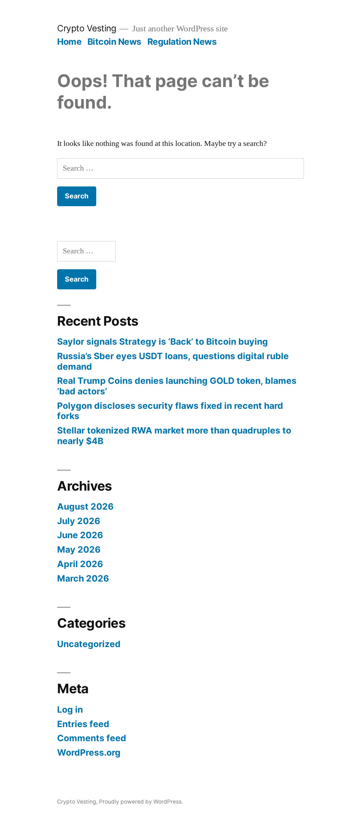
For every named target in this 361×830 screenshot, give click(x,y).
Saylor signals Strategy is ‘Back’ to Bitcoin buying (162, 341)
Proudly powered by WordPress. (141, 801)
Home (69, 41)
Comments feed (91, 738)
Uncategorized (89, 644)
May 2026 (78, 549)
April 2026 (80, 564)
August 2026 (85, 506)
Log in (70, 709)
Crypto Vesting (86, 28)
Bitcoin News (114, 41)
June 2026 (80, 535)
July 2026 (78, 521)
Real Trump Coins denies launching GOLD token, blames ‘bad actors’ (176, 385)
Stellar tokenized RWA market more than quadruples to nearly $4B (174, 435)
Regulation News (182, 41)
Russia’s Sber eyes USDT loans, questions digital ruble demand (173, 361)
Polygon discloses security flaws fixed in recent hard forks (170, 411)
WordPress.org (89, 752)
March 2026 (83, 578)
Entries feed (83, 724)
